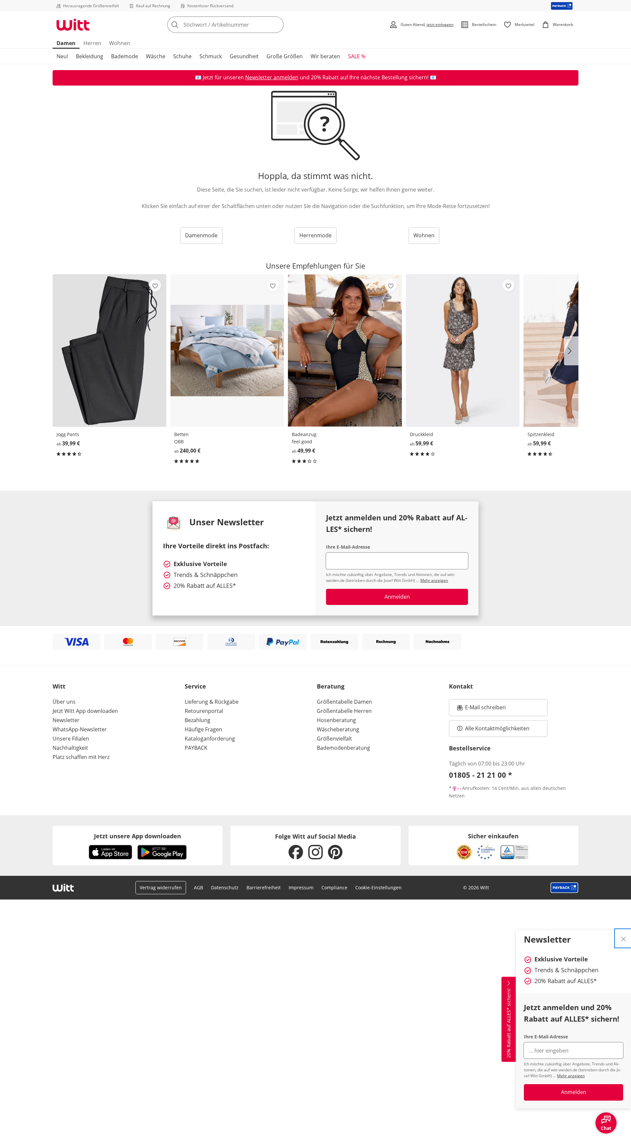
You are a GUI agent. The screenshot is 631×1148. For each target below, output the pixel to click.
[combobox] (240, 25)
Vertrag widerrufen (161, 887)
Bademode (124, 56)
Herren (92, 43)
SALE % (356, 56)
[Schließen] (623, 938)
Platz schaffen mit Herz (81, 757)
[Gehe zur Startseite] (73, 25)
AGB (198, 887)
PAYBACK (196, 747)
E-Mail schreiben (481, 709)
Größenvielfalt (334, 738)
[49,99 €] (345, 350)
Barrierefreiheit (263, 887)
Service (195, 686)
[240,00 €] (227, 350)
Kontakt (461, 686)
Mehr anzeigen (571, 1076)
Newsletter (66, 720)
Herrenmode (315, 235)
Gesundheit (244, 56)
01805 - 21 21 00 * (480, 775)
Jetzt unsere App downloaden (137, 836)
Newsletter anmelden (271, 77)
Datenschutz (225, 887)
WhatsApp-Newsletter (80, 729)
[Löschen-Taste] (276, 24)
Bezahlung (197, 720)
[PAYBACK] (561, 6)
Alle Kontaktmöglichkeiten (497, 728)
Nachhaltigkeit (70, 747)
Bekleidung (89, 56)
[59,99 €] (463, 350)
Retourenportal (204, 711)
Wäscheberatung (338, 729)
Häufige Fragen (203, 729)
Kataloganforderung (210, 738)
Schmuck (210, 56)
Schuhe (182, 56)
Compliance (334, 887)
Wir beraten (325, 56)
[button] (571, 350)
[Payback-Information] (564, 887)
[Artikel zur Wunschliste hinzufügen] (155, 285)
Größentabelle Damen (344, 701)
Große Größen (285, 56)
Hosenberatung (336, 720)
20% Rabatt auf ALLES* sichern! (508, 1023)
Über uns (64, 701)
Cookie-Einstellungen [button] (378, 887)
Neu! (62, 56)
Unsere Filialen (71, 738)
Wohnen (119, 43)
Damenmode (201, 235)
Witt (59, 686)
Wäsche (155, 56)
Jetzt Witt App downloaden (85, 711)
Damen (66, 43)
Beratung (330, 686)
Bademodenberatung (343, 747)
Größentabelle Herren (344, 711)
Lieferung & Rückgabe (212, 701)
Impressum (301, 887)
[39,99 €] (109, 350)
